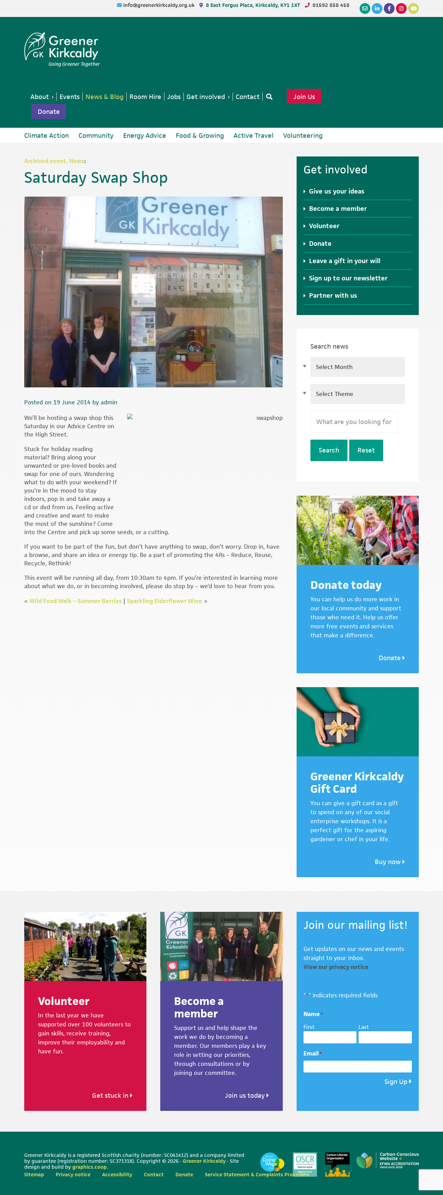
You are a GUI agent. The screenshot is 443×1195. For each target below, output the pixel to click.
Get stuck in (111, 1095)
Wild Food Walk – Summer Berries (75, 601)
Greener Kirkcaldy (62, 46)
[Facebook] (389, 8)
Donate (49, 111)
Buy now (389, 861)
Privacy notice (73, 1174)
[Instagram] (401, 8)
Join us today (245, 1095)
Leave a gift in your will (344, 261)
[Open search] (268, 96)
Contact (154, 1174)
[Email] (365, 8)
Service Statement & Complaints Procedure (257, 1174)
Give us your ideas (336, 191)
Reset (366, 450)
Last (364, 1027)
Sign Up (396, 1081)
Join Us (304, 96)
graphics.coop (89, 1166)
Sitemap (34, 1174)
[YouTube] (413, 8)
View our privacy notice (336, 967)
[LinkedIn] (377, 8)
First (309, 1027)
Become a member (338, 208)
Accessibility (117, 1174)
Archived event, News (54, 161)
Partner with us (333, 295)
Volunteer (324, 226)
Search (329, 450)
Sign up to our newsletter (348, 278)
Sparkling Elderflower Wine (164, 601)
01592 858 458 (331, 5)
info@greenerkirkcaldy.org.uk (159, 5)
